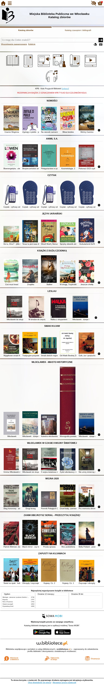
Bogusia (5, 599)
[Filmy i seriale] (91, 67)
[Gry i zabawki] (60, 67)
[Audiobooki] (44, 67)
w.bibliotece (63, 649)
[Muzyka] (52, 82)
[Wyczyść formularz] (95, 44)
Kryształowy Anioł (8, 606)
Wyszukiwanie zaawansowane (14, 44)
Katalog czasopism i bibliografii (78, 30)
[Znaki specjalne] (101, 44)
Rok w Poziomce (8, 601)
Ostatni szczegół (8, 604)
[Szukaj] (101, 40)
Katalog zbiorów (25, 30)
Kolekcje (31, 44)
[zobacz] (65, 88)
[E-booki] (28, 67)
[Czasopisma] (75, 67)
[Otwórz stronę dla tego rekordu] (12, 118)
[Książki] (13, 67)
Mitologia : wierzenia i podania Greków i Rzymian (18, 597)
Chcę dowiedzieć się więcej (39, 683)
